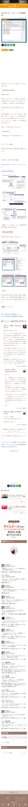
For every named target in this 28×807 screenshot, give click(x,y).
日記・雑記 (5, 49)
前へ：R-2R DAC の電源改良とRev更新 (12, 316)
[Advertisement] (14, 66)
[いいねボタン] (3, 307)
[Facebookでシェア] (5, 45)
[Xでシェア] (2, 45)
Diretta (11, 49)
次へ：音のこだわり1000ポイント (10, 314)
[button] (14, 45)
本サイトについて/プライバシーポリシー (20, 799)
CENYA (9, 369)
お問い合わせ (14, 802)
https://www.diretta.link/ (7, 171)
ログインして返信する (21, 408)
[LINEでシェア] (11, 45)
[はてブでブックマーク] (8, 45)
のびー (7, 325)
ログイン (16, 435)
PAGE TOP (14, 792)
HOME (7, 798)
